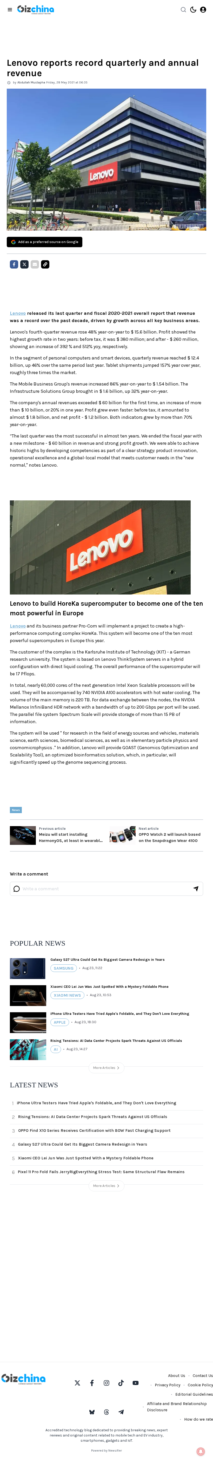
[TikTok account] (121, 1383)
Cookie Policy (200, 1384)
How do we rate (198, 1419)
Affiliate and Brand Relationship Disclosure (177, 1406)
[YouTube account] (135, 1383)
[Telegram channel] (121, 1412)
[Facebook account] (92, 1383)
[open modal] (203, 9)
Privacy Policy (167, 1384)
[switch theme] (193, 9)
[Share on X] (24, 264)
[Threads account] (106, 1412)
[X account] (77, 1383)
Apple (60, 1022)
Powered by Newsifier (106, 1450)
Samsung (64, 968)
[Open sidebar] (10, 9)
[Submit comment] (196, 889)
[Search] (183, 9)
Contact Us (203, 1375)
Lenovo (18, 313)
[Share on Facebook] (14, 264)
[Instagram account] (106, 1383)
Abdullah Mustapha (31, 82)
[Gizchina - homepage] (35, 9)
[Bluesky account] (92, 1412)
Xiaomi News (67, 995)
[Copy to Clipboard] (45, 264)
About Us (176, 1375)
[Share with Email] (35, 264)
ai (56, 1049)
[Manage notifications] (201, 1451)
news (16, 810)
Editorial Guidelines (194, 1394)
